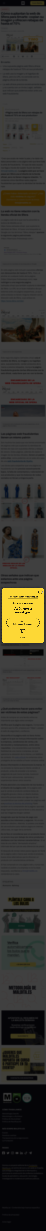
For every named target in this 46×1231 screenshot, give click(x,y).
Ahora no (23, 637)
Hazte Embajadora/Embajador (23, 622)
